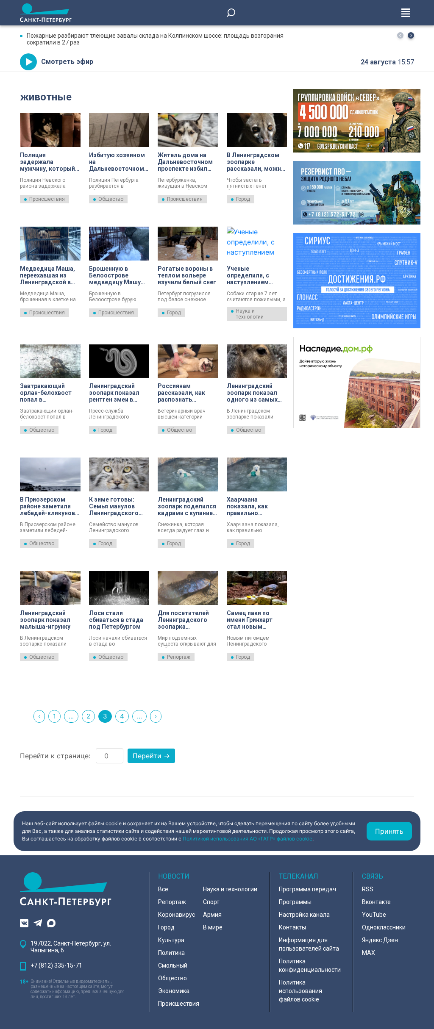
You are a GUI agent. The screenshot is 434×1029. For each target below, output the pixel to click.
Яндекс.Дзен (380, 940)
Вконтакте (376, 902)
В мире (213, 927)
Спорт (211, 902)
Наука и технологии (250, 314)
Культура (171, 940)
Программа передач (307, 889)
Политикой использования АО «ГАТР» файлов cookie (247, 838)
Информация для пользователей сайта (309, 944)
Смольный (172, 965)
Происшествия (47, 199)
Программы (295, 902)
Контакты (292, 927)
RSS (367, 889)
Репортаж (178, 657)
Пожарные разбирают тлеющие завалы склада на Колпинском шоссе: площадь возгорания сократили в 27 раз (155, 39)
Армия (212, 914)
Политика (171, 952)
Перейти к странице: (55, 756)
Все (163, 889)
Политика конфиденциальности (310, 965)
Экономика (173, 990)
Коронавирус (176, 914)
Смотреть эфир (67, 62)
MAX (368, 952)
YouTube (374, 914)
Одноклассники (384, 927)
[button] (411, 35)
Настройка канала (304, 914)
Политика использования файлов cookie (300, 991)
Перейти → (151, 756)
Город (243, 199)
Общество (110, 199)
